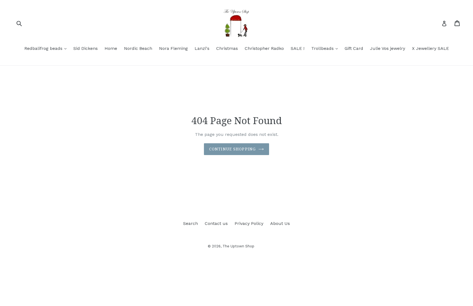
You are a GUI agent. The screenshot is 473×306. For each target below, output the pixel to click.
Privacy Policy (249, 223)
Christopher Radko (264, 48)
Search (190, 223)
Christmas (227, 48)
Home (111, 48)
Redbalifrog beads (46, 48)
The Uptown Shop (238, 246)
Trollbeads (326, 48)
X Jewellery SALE (430, 48)
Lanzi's (202, 48)
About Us (280, 223)
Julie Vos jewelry (387, 48)
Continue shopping (232, 149)
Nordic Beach (138, 48)
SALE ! (297, 48)
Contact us (216, 223)
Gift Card (354, 48)
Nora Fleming (173, 48)
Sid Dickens (85, 48)
